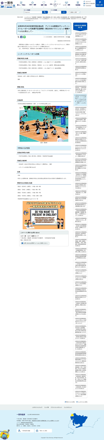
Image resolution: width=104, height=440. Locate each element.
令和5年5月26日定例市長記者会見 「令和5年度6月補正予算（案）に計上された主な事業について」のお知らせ (80, 89)
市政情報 (34, 17)
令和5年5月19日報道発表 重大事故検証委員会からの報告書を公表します (81, 205)
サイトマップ (88, 1)
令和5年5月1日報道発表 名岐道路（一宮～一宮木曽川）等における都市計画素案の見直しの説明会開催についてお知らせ (81, 368)
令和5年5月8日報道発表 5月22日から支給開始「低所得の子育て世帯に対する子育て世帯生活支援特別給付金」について (81, 329)
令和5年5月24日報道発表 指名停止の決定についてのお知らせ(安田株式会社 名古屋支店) (81, 140)
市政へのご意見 (43, 430)
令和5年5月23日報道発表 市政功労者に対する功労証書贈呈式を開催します (81, 160)
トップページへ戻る (82, 401)
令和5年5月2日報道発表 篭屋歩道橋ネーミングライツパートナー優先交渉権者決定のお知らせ (81, 360)
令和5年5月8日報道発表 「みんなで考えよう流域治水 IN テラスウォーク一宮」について (81, 321)
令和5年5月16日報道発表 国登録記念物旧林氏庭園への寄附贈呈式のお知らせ (81, 257)
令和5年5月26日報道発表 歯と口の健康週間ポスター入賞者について (81, 48)
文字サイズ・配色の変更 (90, 3)
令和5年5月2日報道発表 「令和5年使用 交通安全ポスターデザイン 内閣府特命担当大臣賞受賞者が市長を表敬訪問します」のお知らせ (81, 345)
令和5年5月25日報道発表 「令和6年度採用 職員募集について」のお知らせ (81, 120)
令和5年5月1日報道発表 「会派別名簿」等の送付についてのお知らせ (81, 387)
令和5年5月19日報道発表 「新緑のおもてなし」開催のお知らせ (81, 220)
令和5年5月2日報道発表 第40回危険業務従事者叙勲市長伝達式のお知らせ (81, 353)
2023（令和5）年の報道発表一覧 (61, 17)
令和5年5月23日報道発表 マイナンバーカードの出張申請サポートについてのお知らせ (81, 148)
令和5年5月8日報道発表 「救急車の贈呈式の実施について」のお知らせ (81, 337)
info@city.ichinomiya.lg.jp (26, 422)
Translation (88, 5)
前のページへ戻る (70, 401)
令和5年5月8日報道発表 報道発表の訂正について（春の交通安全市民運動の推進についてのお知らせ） (81, 312)
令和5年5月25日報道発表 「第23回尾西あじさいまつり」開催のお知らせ (81, 127)
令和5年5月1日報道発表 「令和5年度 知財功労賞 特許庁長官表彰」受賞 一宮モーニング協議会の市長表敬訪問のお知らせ (81, 378)
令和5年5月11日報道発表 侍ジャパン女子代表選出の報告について (81, 283)
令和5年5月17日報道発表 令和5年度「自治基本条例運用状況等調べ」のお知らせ (81, 234)
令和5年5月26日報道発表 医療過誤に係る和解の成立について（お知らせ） (81, 54)
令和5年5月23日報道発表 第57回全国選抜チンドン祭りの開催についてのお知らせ (81, 167)
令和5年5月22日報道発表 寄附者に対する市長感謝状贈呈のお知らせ (81, 198)
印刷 (67, 36)
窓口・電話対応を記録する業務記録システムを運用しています (44, 420)
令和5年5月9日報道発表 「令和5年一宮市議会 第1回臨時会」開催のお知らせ (81, 304)
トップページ (27, 17)
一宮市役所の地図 (26, 430)
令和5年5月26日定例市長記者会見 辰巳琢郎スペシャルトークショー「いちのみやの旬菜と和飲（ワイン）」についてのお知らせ (80, 111)
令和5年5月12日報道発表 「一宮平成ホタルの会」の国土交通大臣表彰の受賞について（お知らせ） (81, 264)
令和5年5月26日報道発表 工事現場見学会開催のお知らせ (81, 68)
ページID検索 (54, 10)
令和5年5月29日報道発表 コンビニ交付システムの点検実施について (81, 34)
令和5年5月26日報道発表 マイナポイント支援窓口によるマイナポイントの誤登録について (81, 41)
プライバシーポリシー (56, 407)
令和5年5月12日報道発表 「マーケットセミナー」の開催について (81, 271)
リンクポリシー (68, 407)
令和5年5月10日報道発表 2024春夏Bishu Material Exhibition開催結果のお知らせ (81, 290)
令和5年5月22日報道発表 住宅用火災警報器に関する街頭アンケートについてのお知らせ (81, 186)
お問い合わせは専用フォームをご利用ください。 (36, 243)
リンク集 (46, 407)
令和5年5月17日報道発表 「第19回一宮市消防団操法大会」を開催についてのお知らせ (81, 227)
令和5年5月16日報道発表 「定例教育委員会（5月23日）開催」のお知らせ (81, 250)
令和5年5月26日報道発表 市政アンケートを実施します (81, 74)
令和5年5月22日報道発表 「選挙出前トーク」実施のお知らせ (80, 192)
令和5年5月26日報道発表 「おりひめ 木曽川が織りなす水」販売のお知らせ (81, 61)
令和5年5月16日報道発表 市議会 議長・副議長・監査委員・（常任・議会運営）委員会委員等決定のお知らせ (81, 242)
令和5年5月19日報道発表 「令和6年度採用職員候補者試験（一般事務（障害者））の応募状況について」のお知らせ (81, 212)
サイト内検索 (27, 10)
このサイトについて (37, 407)
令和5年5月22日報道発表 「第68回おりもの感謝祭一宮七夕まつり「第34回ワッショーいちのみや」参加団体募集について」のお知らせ (81, 176)
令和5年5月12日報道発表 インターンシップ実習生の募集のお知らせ (81, 277)
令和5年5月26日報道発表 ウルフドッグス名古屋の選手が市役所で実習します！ (81, 81)
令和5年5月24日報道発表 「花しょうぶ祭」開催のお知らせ (81, 133)
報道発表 (39, 17)
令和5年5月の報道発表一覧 (76, 17)
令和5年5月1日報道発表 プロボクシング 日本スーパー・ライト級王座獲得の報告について (81, 394)
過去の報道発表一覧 (47, 17)
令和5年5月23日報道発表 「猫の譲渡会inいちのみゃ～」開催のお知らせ (81, 154)
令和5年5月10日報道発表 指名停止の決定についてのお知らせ (81, 297)
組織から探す (73, 12)
